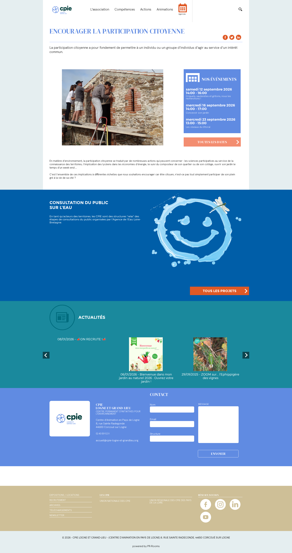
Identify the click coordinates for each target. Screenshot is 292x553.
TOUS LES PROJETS (219, 291)
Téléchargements (61, 510)
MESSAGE (203, 404)
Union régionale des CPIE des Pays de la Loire (170, 501)
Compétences (125, 9)
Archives (55, 505)
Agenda (182, 14)
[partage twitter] (232, 37)
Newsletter (57, 515)
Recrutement (58, 500)
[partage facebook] (225, 37)
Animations (165, 9)
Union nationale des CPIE (115, 501)
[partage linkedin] (238, 37)
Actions (145, 9)
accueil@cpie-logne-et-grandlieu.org (117, 440)
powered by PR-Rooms (146, 546)
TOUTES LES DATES (212, 142)
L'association (99, 9)
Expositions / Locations (64, 495)
